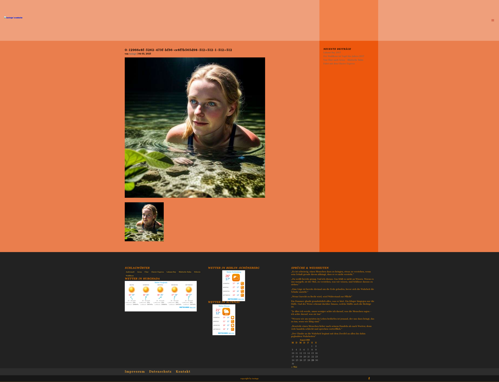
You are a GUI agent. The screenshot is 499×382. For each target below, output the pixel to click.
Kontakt (183, 371)
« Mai (294, 367)
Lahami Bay (171, 272)
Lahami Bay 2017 (332, 52)
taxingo (132, 53)
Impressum (135, 371)
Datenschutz (160, 371)
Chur (147, 272)
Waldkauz (130, 276)
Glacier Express (157, 272)
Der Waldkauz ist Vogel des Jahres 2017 (343, 56)
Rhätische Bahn (185, 272)
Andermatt (130, 272)
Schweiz (197, 272)
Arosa (139, 272)
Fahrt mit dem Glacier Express (339, 63)
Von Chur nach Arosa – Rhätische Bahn (343, 60)
